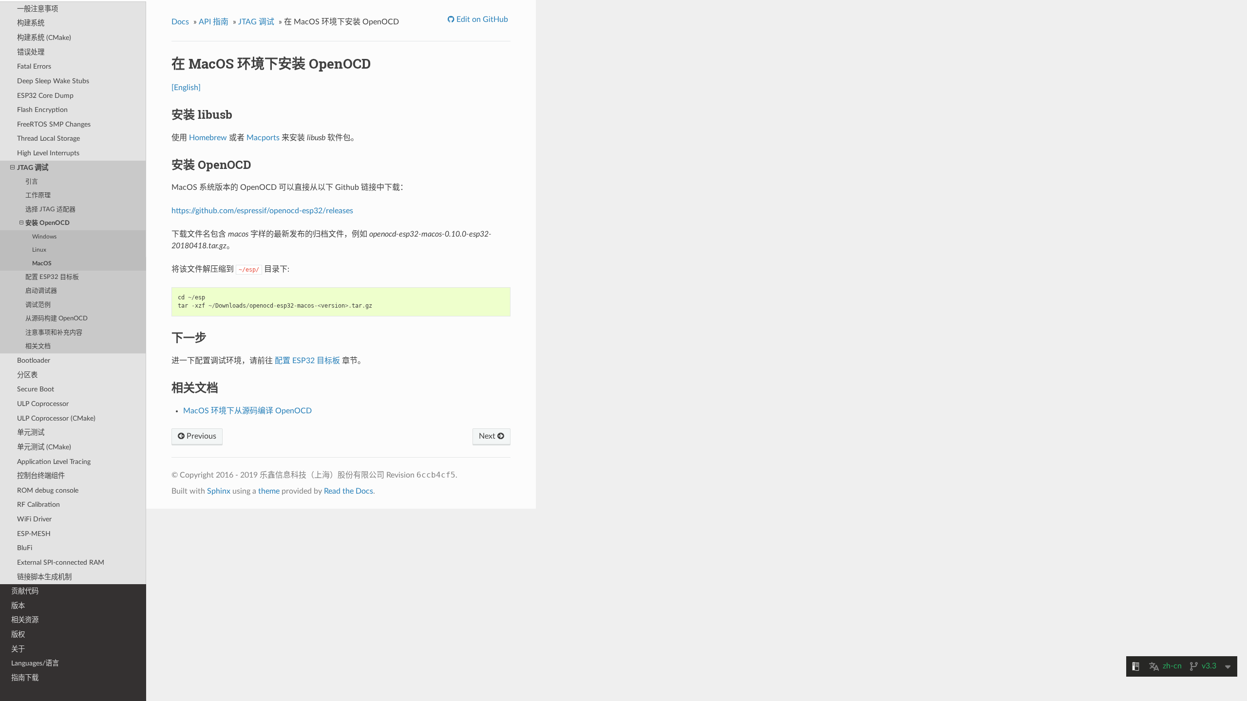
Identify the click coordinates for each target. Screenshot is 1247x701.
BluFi (24, 548)
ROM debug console (47, 490)
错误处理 (30, 52)
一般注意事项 (37, 9)
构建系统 (30, 23)
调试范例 (38, 305)
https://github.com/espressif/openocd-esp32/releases (262, 211)
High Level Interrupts (48, 153)
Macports (263, 138)
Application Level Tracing (54, 461)
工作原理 (38, 195)
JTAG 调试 (32, 167)
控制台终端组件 (41, 476)
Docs (180, 22)
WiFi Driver (34, 519)
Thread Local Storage (48, 138)
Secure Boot (35, 389)
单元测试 (30, 432)
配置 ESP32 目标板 (52, 277)
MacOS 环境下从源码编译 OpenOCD (247, 411)
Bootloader (33, 360)
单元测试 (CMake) (44, 447)
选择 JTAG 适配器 (50, 209)
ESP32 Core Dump (45, 95)
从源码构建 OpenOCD (56, 318)
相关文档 (38, 346)
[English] (186, 88)
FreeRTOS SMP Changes (54, 124)
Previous (200, 436)
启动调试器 (41, 291)
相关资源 (24, 620)
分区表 (27, 375)
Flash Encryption (42, 109)
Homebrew (208, 138)
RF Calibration (38, 504)
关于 (18, 649)
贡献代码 (24, 591)
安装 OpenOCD (47, 223)
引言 (31, 182)
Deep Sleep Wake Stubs (53, 81)
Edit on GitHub (481, 19)
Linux (39, 250)
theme (269, 491)
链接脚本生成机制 (44, 577)
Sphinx (218, 491)
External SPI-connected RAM (60, 562)
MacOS (42, 263)
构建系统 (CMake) (44, 37)
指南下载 (24, 678)
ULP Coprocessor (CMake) (56, 418)
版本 (18, 605)
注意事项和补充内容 (53, 333)
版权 (18, 634)
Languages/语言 (35, 663)
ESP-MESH (34, 533)
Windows (44, 237)
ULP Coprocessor (43, 403)
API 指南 (213, 22)
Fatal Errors (34, 66)
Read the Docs (348, 491)
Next (488, 436)
